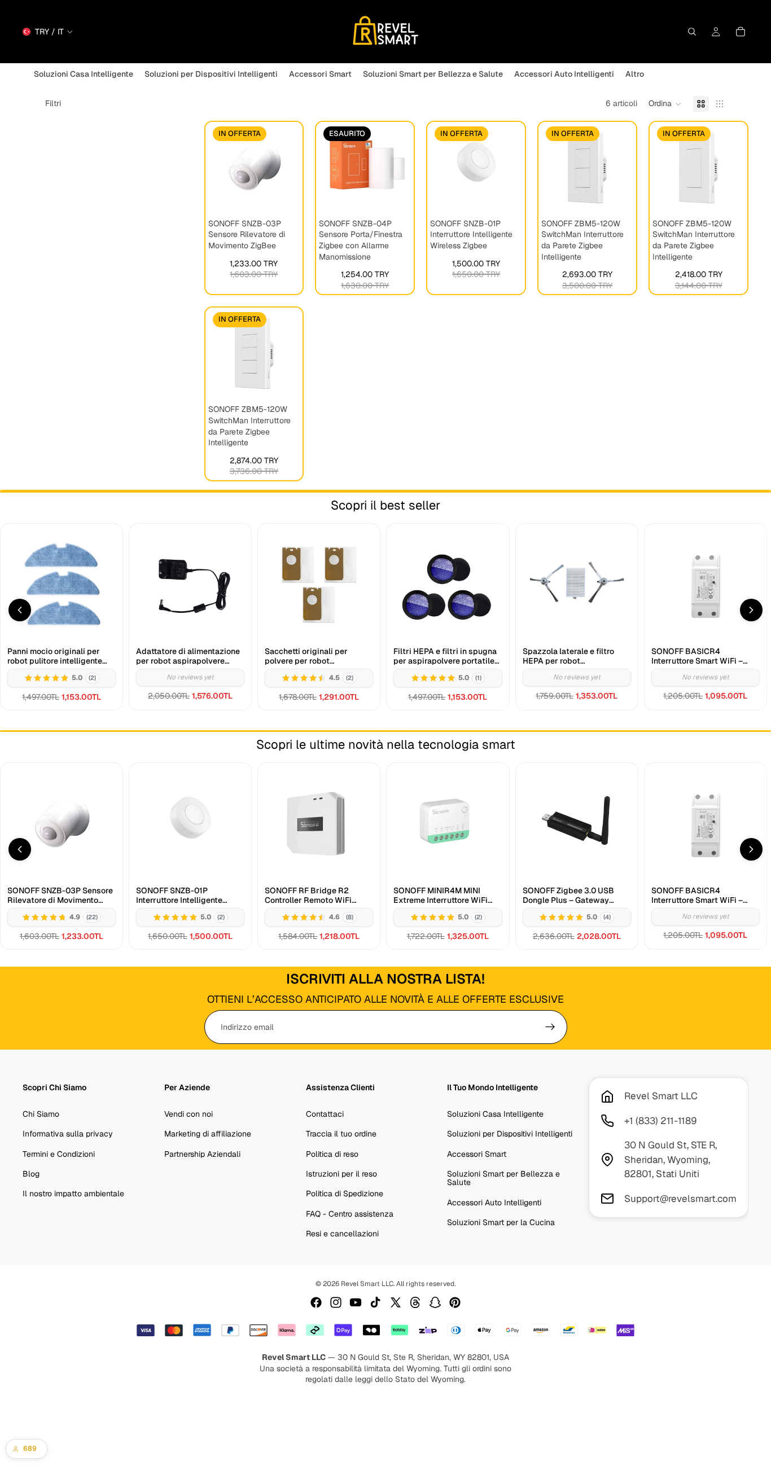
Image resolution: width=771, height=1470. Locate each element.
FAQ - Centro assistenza (349, 1214)
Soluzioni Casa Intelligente (495, 1114)
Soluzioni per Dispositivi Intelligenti (509, 1134)
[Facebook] (316, 1302)
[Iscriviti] (550, 1027)
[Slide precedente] (220, 167)
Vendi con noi (188, 1114)
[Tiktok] (375, 1302)
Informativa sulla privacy (68, 1134)
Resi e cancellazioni (342, 1233)
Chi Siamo (41, 1114)
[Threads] (415, 1302)
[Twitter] (395, 1302)
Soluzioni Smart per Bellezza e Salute (503, 1178)
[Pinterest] (455, 1302)
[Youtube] (355, 1302)
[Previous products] (19, 610)
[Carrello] (740, 31)
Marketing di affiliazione (207, 1134)
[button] (665, 103)
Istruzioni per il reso (341, 1174)
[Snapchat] (435, 1302)
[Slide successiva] (287, 167)
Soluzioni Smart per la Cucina (501, 1222)
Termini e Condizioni (59, 1153)
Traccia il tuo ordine (341, 1134)
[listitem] (635, 74)
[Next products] (751, 610)
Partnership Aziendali (202, 1153)
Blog (31, 1174)
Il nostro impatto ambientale (73, 1193)
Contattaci (325, 1114)
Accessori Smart (476, 1153)
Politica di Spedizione (344, 1193)
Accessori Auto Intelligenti (494, 1202)
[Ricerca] (692, 31)
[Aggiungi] (283, 196)
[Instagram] (336, 1302)
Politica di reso (332, 1153)
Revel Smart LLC (367, 1283)
